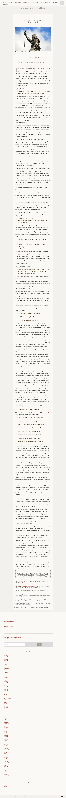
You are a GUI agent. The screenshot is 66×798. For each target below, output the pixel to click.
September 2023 (6, 749)
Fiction (5, 667)
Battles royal (33, 22)
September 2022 (6, 762)
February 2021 (6, 773)
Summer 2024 (6, 690)
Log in (5, 785)
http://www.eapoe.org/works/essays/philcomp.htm (24, 585)
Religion (5, 673)
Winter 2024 (6, 708)
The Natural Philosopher (33, 2)
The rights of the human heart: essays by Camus (16, 634)
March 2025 (6, 732)
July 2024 (5, 740)
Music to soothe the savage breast (9, 621)
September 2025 (6, 726)
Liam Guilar (38, 20)
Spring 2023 (6, 680)
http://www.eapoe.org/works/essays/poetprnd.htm (28, 586)
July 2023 (5, 752)
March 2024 (6, 744)
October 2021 (6, 770)
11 (39, 409)
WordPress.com (25, 796)
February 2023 (6, 757)
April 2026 (5, 719)
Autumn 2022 (6, 656)
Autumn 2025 (6, 660)
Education (5, 664)
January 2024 (6, 745)
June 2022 (5, 765)
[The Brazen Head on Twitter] (63, 796)
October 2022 (6, 761)
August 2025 (6, 727)
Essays (5, 665)
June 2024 (5, 741)
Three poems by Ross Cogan (8, 626)
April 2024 (5, 743)
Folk (4, 669)
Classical (5, 663)
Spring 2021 (6, 677)
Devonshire (5, 625)
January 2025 (6, 735)
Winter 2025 (6, 710)
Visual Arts (5, 702)
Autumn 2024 (6, 659)
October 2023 (6, 748)
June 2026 (5, 718)
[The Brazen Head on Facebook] (61, 796)
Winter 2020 (6, 703)
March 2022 (6, 766)
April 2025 (5, 731)
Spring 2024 (6, 681)
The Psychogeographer (46, 2)
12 (48, 412)
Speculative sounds (7, 622)
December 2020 (6, 775)
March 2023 (6, 756)
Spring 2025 (6, 682)
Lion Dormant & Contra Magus (16, 638)
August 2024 (6, 739)
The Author (55, 2)
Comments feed (6, 787)
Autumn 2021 (6, 655)
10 (20, 392)
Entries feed (5, 786)
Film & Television (6, 668)
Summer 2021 (6, 686)
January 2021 (6, 774)
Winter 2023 (6, 707)
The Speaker (5, 4)
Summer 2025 (6, 691)
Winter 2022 (6, 706)
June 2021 (5, 771)
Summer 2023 (6, 689)
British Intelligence (22, 2)
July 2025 (5, 728)
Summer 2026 (6, 693)
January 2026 (6, 722)
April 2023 (5, 754)
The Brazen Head (6, 2)
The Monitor (14, 2)
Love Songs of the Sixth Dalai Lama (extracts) (13, 637)
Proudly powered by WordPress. (8, 796)
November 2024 (6, 736)
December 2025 (6, 723)
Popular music (6, 672)
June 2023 (5, 753)
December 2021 (6, 769)
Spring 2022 (6, 678)
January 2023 (6, 758)
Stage (4, 685)
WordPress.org (6, 789)
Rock (4, 676)
